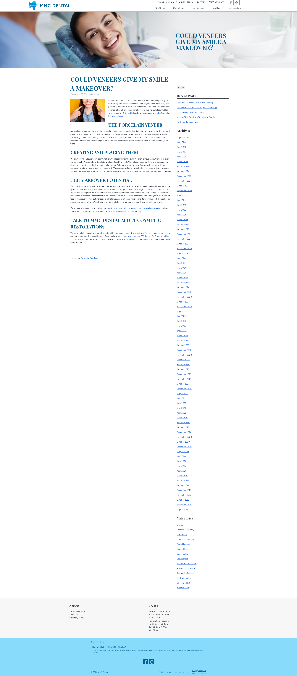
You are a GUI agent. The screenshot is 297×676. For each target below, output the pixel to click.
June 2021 (181, 403)
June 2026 (181, 147)
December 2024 (184, 234)
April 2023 (181, 331)
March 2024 (182, 277)
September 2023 (184, 306)
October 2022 (183, 360)
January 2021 (183, 427)
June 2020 (181, 461)
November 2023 (184, 297)
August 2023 (183, 311)
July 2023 (181, 316)
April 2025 (181, 215)
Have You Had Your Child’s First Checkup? (195, 103)
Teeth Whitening (184, 578)
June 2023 (181, 321)
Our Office (160, 8)
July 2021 (181, 398)
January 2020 (183, 485)
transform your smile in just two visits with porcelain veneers (133, 208)
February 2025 (183, 224)
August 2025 (183, 195)
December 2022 (184, 350)
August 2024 (183, 253)
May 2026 (181, 152)
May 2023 (181, 326)
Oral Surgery (182, 559)
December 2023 (184, 292)
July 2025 (181, 200)
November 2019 (184, 495)
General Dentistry (184, 549)
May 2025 (181, 210)
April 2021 (181, 413)
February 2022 (183, 364)
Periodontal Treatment (186, 563)
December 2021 (184, 374)
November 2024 (184, 239)
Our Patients (178, 8)
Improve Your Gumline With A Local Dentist (196, 117)
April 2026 (181, 157)
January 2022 (183, 369)
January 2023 (183, 345)
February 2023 (183, 340)
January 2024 (183, 287)
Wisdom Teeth (183, 588)
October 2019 (183, 500)
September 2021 (184, 389)
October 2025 (183, 186)
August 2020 (183, 451)
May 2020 (181, 466)
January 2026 (183, 171)
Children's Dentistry (185, 530)
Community (182, 534)
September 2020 (184, 447)
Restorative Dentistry (186, 573)
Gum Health (182, 554)
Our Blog (216, 8)
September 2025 (184, 190)
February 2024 (183, 282)
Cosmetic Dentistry (89, 258)
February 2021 (183, 422)
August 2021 (182, 393)
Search (181, 87)
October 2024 (183, 244)
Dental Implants (184, 544)
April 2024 (181, 273)
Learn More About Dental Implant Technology (197, 107)
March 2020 (182, 476)
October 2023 (183, 302)
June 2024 (181, 263)
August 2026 (183, 137)
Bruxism (180, 525)
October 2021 (183, 384)
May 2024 (181, 268)
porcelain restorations (135, 171)
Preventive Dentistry (186, 568)
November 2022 (184, 355)
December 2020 (184, 432)
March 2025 (182, 219)
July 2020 (181, 456)
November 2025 (184, 181)
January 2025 (183, 229)
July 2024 (181, 258)
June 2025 (181, 205)
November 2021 (184, 379)
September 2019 (184, 505)
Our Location (235, 8)
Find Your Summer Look (187, 122)
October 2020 (183, 442)
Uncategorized (183, 583)
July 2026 (181, 142)
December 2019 (184, 490)
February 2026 (183, 166)
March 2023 (182, 335)
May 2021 (181, 408)
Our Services (198, 8)
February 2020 (183, 480)
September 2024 (184, 248)
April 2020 (181, 471)
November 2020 (184, 437)
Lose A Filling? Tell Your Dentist (190, 112)
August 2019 (182, 509)
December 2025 (184, 176)
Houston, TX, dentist (122, 113)
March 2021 (182, 418)
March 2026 (182, 161)
